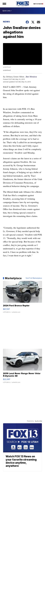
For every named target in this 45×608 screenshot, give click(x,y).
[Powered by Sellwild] (38, 421)
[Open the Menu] (4, 4)
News (6, 21)
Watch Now (37, 4)
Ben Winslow (31, 77)
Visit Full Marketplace (34, 278)
